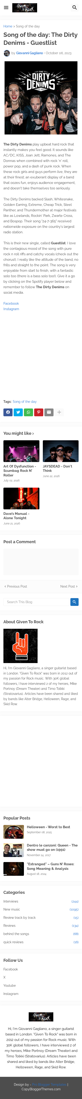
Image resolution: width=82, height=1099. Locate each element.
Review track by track (41, 917)
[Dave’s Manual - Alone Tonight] (21, 498)
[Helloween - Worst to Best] (13, 832)
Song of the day (28, 26)
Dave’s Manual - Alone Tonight (16, 516)
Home (7, 26)
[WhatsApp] (28, 412)
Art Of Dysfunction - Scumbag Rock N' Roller (19, 470)
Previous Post (17, 586)
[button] (6, 8)
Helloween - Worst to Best (48, 827)
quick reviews (41, 942)
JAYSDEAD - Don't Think (57, 468)
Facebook (11, 303)
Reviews (41, 925)
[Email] (49, 412)
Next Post (67, 586)
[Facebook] (8, 412)
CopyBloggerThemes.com (41, 1089)
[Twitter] (18, 412)
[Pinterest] (38, 412)
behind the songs (41, 934)
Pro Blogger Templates (49, 1084)
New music (41, 909)
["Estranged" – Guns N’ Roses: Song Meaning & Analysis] (13, 869)
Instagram (11, 309)
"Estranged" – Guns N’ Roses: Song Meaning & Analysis (50, 866)
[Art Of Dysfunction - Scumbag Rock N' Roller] (21, 451)
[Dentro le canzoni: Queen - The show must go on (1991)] (13, 850)
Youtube (9, 985)
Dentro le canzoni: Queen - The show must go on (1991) (52, 847)
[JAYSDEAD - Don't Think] (61, 451)
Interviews (41, 901)
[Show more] (59, 412)
